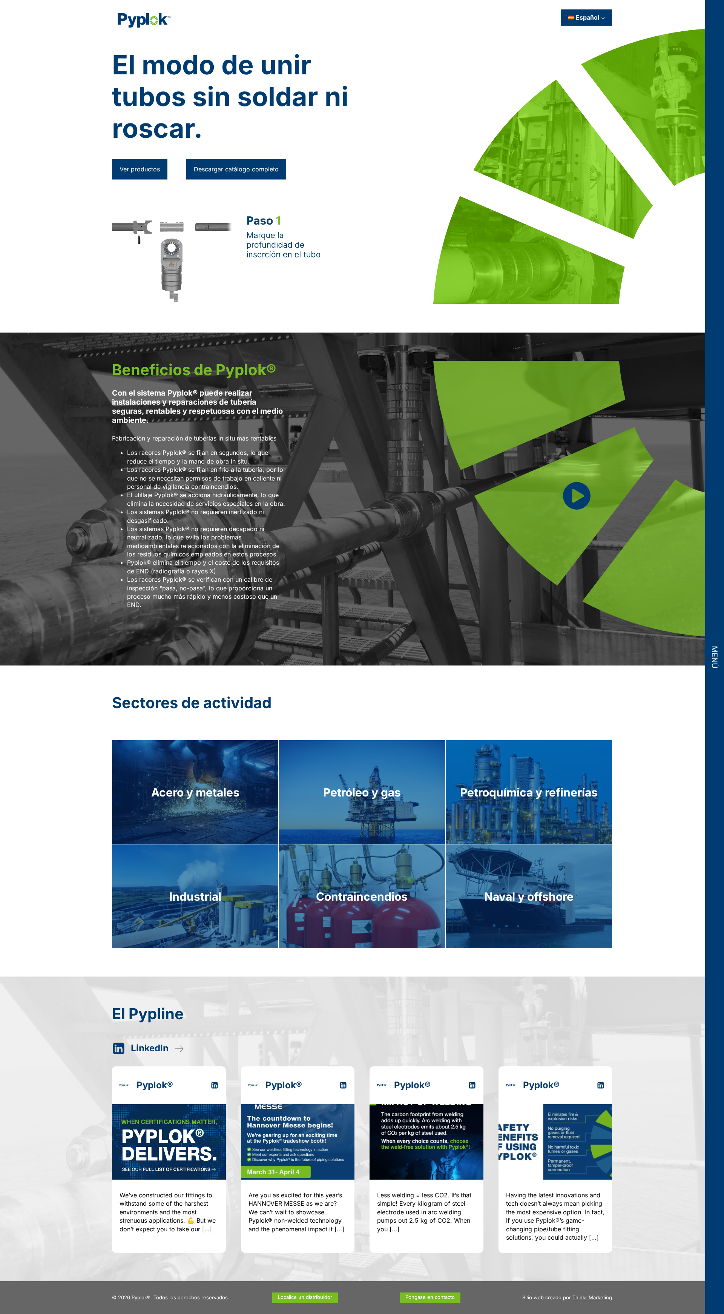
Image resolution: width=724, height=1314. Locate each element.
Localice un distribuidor (305, 1297)
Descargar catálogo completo (236, 169)
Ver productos (140, 169)
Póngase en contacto (430, 1297)
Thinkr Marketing (592, 1297)
